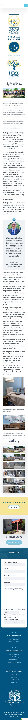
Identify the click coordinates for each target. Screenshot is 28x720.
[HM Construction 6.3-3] (8, 461)
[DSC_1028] (8, 469)
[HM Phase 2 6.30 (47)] (19, 493)
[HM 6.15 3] (19, 461)
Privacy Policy (15, 712)
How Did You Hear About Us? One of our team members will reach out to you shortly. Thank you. (14, 614)
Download (14, 507)
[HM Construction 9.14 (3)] (8, 477)
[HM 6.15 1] (19, 453)
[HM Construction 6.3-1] (8, 453)
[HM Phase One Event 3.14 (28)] (8, 493)
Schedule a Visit (14, 542)
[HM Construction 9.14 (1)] (19, 477)
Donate (6, 712)
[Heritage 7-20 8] (19, 469)
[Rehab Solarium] (8, 485)
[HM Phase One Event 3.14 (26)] (19, 485)
